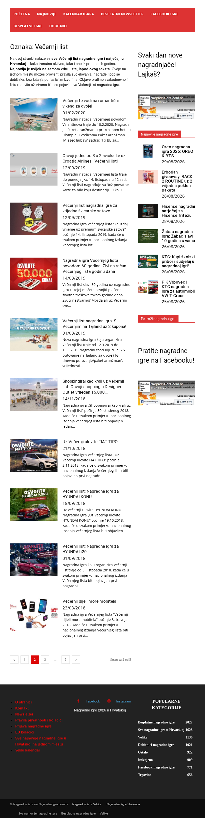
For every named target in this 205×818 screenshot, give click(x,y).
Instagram (123, 701)
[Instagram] (108, 701)
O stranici (23, 701)
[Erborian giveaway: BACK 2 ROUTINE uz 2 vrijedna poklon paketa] (148, 177)
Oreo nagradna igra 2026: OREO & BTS (177, 151)
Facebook (93, 701)
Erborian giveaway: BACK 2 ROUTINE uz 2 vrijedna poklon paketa (177, 181)
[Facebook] (78, 701)
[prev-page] (14, 659)
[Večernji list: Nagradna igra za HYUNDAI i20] (34, 559)
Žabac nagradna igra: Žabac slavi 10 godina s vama (178, 236)
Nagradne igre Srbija (86, 804)
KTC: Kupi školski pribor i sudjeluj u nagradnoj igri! (178, 261)
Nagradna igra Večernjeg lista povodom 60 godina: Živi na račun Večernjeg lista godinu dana (94, 266)
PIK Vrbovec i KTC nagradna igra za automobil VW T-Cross (178, 289)
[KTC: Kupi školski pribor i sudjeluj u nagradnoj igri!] (148, 261)
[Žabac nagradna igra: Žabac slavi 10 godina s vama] (148, 236)
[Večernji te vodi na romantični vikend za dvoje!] (34, 114)
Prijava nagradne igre (33, 725)
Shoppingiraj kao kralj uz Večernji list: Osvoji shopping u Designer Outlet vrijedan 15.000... (93, 387)
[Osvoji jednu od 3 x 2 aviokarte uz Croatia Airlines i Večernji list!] (34, 169)
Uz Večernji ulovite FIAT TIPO (90, 441)
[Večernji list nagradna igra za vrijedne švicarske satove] (34, 219)
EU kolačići (24, 731)
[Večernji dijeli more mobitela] (34, 614)
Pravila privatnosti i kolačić (38, 719)
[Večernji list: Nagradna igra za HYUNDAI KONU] (34, 504)
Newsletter (24, 713)
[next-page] (76, 659)
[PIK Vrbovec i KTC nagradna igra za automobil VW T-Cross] (148, 287)
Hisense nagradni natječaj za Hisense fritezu (178, 211)
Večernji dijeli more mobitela (89, 601)
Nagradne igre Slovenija (123, 804)
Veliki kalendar (27, 749)
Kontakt (22, 707)
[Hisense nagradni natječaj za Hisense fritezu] (148, 211)
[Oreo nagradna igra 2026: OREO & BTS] (148, 151)
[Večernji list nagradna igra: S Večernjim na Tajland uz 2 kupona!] (34, 334)
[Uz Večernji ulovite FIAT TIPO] (34, 455)
